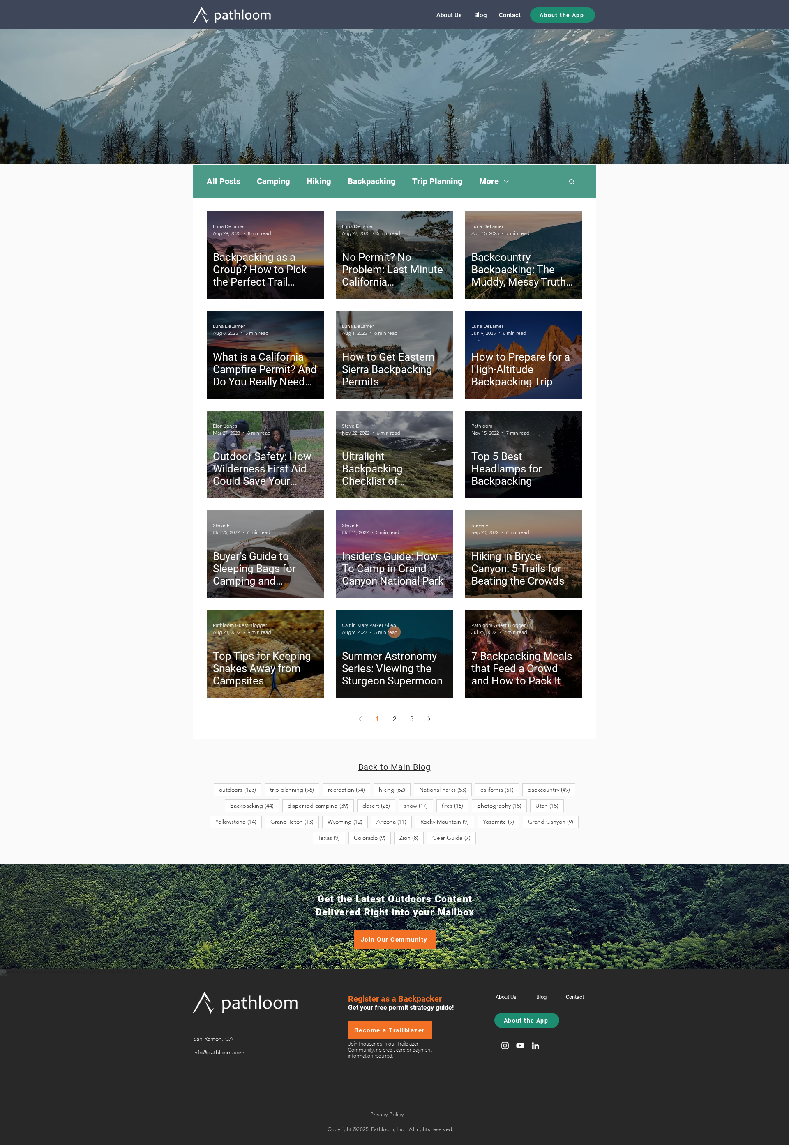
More (489, 181)
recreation (349, 789)
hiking (395, 789)
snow (418, 805)
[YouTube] (520, 1046)
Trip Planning (437, 181)
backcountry (551, 789)
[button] (572, 182)
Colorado (372, 837)
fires (455, 805)
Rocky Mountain (447, 821)
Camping (273, 181)
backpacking (254, 805)
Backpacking (372, 181)
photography (502, 805)
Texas (331, 837)
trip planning (294, 789)
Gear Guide (454, 837)
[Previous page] (360, 719)
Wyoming (348, 821)
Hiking (319, 181)
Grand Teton (294, 821)
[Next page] (429, 719)
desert (378, 805)
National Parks (445, 789)
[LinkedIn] (535, 1046)
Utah (549, 805)
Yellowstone (238, 821)
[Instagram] (505, 1046)
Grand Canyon (553, 821)
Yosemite (501, 821)
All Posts (223, 181)
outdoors (240, 789)
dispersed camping (321, 805)
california (499, 789)
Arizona (394, 821)
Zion (411, 837)
